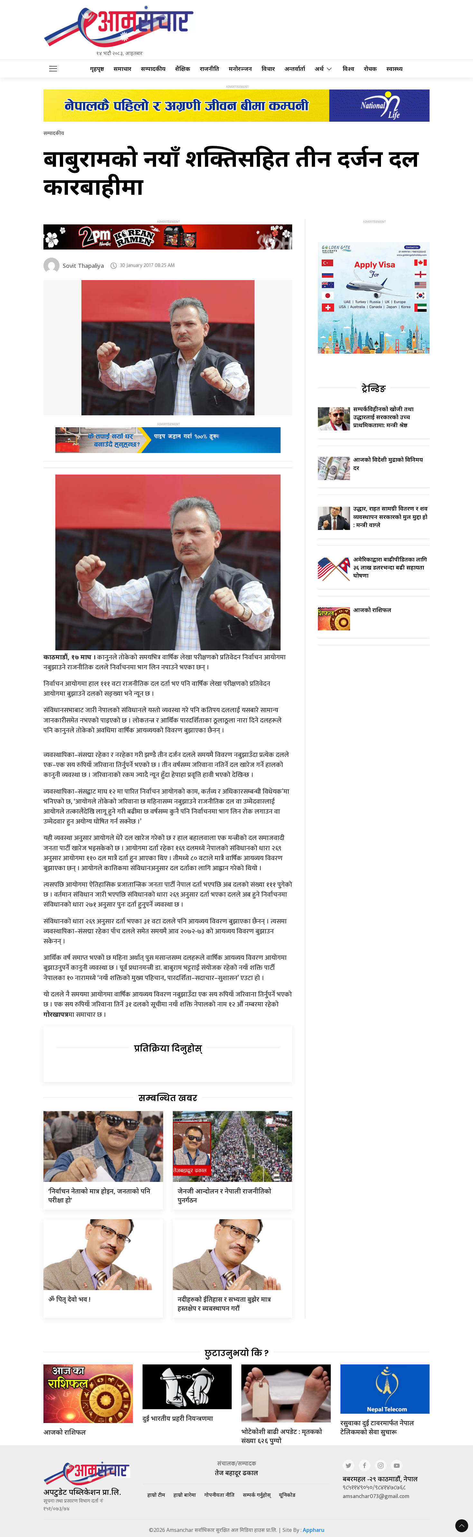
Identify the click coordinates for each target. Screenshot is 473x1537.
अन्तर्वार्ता (294, 68)
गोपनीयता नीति (219, 1495)
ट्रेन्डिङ (374, 389)
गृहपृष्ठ (97, 68)
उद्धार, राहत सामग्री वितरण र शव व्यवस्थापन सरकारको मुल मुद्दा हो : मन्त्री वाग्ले (390, 516)
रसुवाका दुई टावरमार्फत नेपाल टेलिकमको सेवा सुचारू (377, 1427)
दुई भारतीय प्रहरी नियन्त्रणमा (178, 1418)
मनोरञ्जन (240, 68)
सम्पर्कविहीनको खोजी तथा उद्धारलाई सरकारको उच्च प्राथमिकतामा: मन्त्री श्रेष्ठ (383, 417)
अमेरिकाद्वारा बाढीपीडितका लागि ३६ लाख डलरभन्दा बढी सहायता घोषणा (390, 567)
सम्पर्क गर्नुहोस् (257, 1495)
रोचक (370, 68)
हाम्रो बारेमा (184, 1495)
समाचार (122, 68)
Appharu (313, 1529)
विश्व (348, 68)
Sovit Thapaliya (83, 265)
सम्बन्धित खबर (167, 1098)
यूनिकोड (287, 1495)
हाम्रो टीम (156, 1495)
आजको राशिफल (372, 610)
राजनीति (209, 68)
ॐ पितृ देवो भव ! (69, 1299)
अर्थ (319, 68)
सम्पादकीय (153, 68)
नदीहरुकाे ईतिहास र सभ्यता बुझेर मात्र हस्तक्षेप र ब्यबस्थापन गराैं (224, 1304)
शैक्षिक (182, 68)
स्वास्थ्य (394, 68)
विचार (268, 68)
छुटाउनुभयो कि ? (237, 1353)
